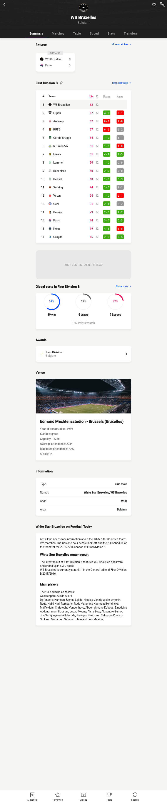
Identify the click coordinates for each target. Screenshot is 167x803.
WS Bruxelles (61, 105)
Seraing (58, 187)
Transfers (131, 33)
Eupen (57, 113)
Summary (36, 33)
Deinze (57, 212)
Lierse (57, 154)
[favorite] (154, 4)
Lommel (58, 162)
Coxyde (57, 237)
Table (77, 33)
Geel (56, 204)
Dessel (57, 179)
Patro (56, 220)
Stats (111, 33)
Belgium (122, 509)
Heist (56, 229)
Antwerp (58, 121)
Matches (58, 33)
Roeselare (59, 171)
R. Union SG (60, 146)
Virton (57, 195)
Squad (94, 33)
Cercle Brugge (62, 138)
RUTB (56, 129)
